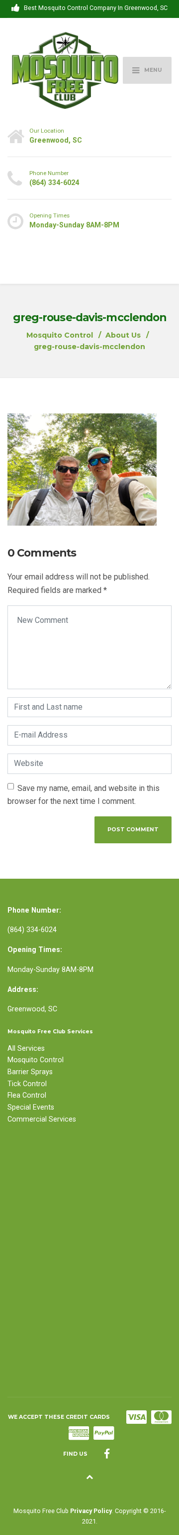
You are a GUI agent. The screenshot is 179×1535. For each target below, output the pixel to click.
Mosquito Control (35, 1060)
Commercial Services (41, 1119)
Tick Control (27, 1084)
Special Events (30, 1107)
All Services (26, 1048)
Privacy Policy (91, 1511)
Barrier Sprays (30, 1072)
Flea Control (26, 1095)
